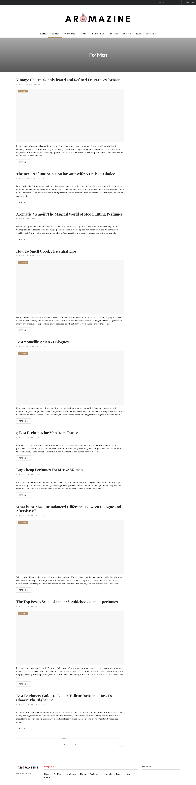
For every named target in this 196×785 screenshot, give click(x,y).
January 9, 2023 (33, 515)
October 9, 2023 (33, 178)
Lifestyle (113, 34)
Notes (84, 34)
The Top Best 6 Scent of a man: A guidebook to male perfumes (67, 601)
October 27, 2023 (34, 84)
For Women (70, 34)
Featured (23, 91)
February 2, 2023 (33, 255)
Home (43, 34)
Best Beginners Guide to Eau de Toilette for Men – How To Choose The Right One (64, 697)
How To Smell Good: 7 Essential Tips (46, 251)
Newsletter (189, 2)
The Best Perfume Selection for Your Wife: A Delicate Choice (65, 173)
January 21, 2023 (33, 437)
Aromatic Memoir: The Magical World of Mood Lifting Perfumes (69, 214)
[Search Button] (178, 2)
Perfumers (98, 34)
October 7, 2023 (33, 218)
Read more (24, 162)
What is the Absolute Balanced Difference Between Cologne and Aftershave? (68, 508)
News (138, 34)
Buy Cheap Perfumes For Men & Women (49, 469)
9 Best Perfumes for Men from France (47, 432)
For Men (55, 34)
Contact (151, 34)
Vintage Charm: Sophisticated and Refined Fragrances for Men (68, 79)
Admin (21, 84)
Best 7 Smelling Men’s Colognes (42, 341)
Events (127, 34)
